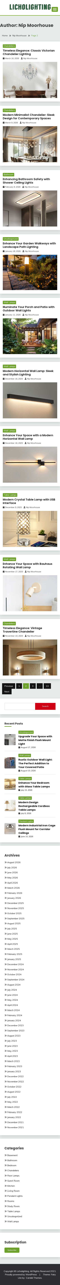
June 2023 (12, 1046)
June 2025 (12, 933)
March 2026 (13, 887)
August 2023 (14, 1035)
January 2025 (14, 959)
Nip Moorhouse (30, 58)
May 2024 (12, 1000)
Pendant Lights (26, 821)
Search (45, 706)
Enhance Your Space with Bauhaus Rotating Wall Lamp (27, 565)
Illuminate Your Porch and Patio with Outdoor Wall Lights (29, 308)
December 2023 (15, 1025)
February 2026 (14, 893)
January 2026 (14, 898)
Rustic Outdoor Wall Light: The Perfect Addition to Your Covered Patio (35, 763)
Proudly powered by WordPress (21, 1274)
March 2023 (13, 1061)
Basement (12, 1155)
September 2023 (15, 1030)
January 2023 (14, 1071)
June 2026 (12, 872)
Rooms (10, 1201)
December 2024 (15, 964)
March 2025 (13, 949)
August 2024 (14, 984)
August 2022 (14, 1091)
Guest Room (13, 1180)
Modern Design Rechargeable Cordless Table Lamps (34, 806)
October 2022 (14, 1086)
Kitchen (11, 1185)
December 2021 (15, 1122)
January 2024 (14, 1020)
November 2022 (15, 1081)
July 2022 (12, 1096)
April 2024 (12, 1005)
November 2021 (15, 1127)
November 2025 (15, 908)
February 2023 (14, 1066)
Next (6, 691)
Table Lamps (10, 495)
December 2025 (15, 903)
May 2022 (12, 1101)
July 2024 (12, 989)
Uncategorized (11, 238)
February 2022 (14, 1112)
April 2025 (12, 944)
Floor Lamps (13, 1175)
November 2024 (15, 969)
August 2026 (14, 862)
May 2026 (12, 877)
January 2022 (14, 1117)
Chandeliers (9, 46)
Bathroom (8, 174)
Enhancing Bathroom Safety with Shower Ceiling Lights (26, 181)
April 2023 (12, 1056)
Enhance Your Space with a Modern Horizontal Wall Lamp (28, 437)
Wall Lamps (9, 302)
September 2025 (15, 918)
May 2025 (12, 938)
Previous (8, 686)
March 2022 (13, 1107)
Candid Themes (34, 1277)
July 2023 (12, 1040)
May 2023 (12, 1050)
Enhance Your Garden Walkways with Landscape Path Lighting (29, 245)
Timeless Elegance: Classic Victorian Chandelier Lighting (29, 52)
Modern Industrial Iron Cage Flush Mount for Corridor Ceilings (36, 829)
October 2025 (14, 913)
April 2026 (12, 882)
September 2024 (15, 979)
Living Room (13, 1190)
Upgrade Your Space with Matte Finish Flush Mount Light (35, 740)
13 (47, 686)
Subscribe (12, 1250)
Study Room (13, 1206)
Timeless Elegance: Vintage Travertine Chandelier (22, 629)
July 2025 (12, 928)
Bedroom (11, 1165)
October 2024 (14, 974)
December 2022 (15, 1076)
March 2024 (13, 1010)
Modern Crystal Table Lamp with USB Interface (29, 501)
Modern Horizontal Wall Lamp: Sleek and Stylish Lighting (28, 372)
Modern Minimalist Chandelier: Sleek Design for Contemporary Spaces (29, 116)
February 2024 (14, 1015)
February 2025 (14, 954)
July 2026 (12, 867)
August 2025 (14, 923)
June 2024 (12, 995)
